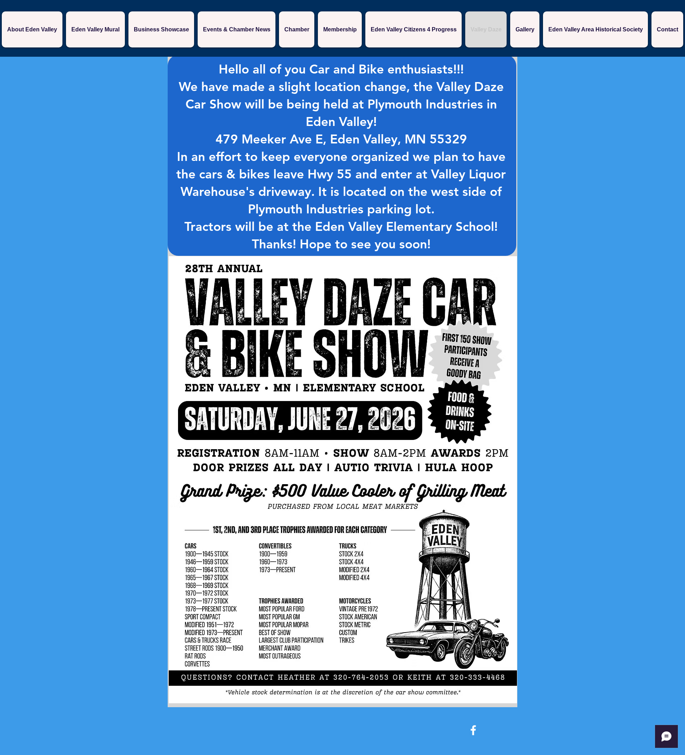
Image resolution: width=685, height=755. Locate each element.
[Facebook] (473, 730)
